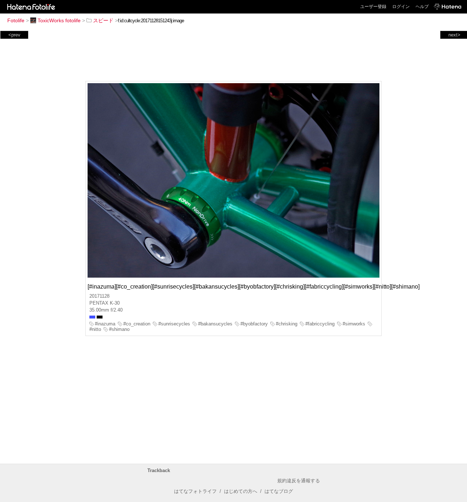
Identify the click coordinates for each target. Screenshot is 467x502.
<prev (14, 35)
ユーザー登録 (373, 6)
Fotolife (15, 20)
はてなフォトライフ (195, 491)
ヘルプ (422, 6)
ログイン (401, 6)
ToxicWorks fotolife (59, 20)
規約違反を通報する (298, 480)
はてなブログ (279, 491)
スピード (103, 20)
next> (454, 35)
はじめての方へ (240, 491)
